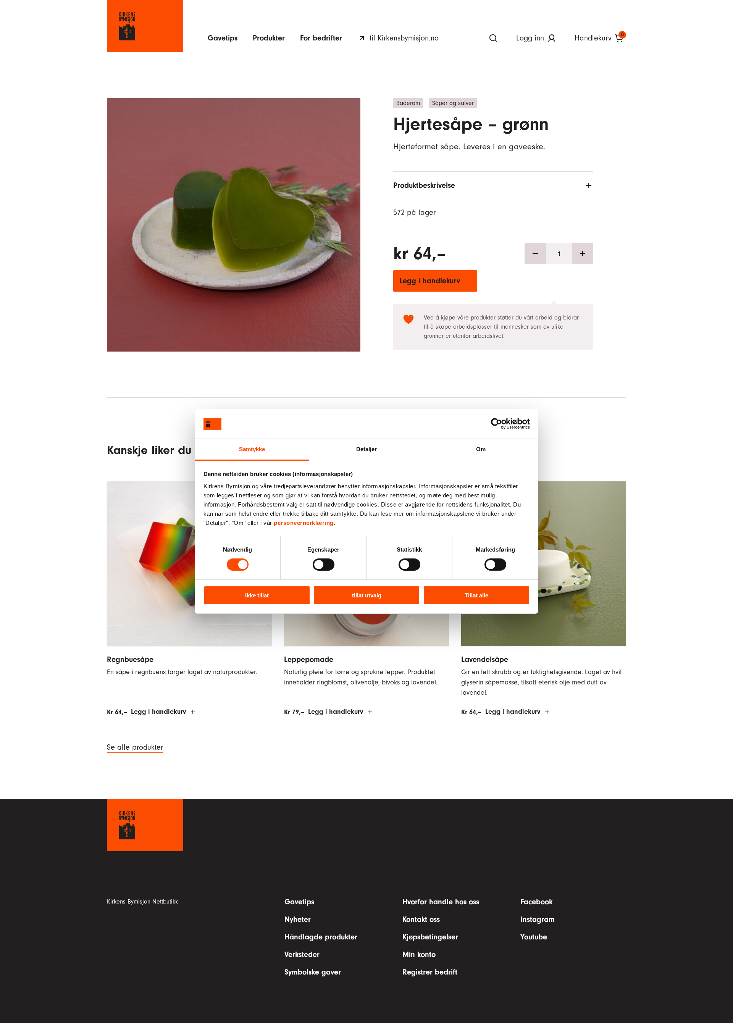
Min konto (419, 954)
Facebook (536, 901)
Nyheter (297, 919)
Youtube (533, 937)
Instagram (537, 919)
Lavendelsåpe (484, 659)
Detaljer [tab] (366, 449)
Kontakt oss (421, 919)
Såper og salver (453, 103)
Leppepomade (308, 659)
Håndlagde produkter (320, 937)
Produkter (269, 38)
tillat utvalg (366, 595)
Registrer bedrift (429, 972)
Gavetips (222, 38)
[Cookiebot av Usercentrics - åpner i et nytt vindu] (496, 423)
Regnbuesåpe (130, 659)
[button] (233, 208)
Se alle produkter (135, 747)
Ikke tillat (257, 595)
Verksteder (302, 954)
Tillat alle (476, 595)
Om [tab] (481, 449)
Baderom (408, 103)
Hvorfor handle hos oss (440, 901)
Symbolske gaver (312, 972)
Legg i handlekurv (429, 280)
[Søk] (493, 38)
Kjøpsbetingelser (430, 937)
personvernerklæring (304, 523)
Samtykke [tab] (252, 449)
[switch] (323, 564)
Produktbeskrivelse (424, 185)
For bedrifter (321, 38)
